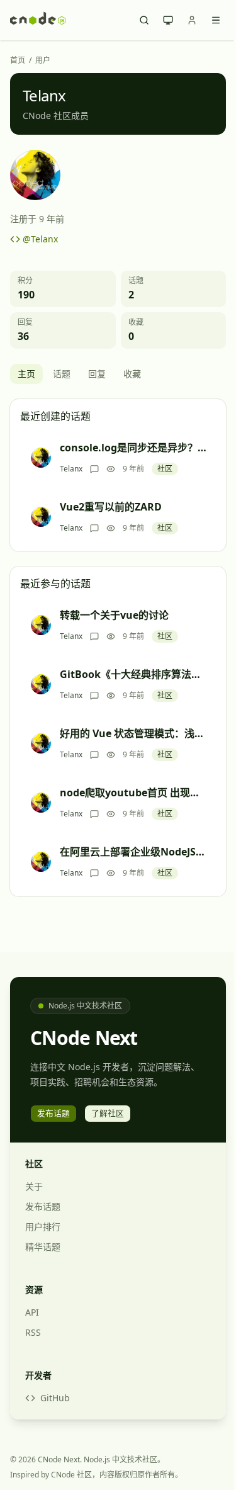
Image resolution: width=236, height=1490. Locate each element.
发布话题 (42, 1206)
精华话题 (42, 1247)
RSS (33, 1332)
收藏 (132, 374)
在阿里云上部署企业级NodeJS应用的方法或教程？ (134, 852)
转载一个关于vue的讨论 (114, 615)
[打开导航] (216, 20)
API (32, 1312)
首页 (17, 60)
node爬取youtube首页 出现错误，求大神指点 (134, 792)
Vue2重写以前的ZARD (111, 507)
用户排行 (42, 1227)
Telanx (71, 469)
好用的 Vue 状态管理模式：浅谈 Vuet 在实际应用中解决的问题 (134, 733)
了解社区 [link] (107, 1113)
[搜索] (144, 20)
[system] (168, 20)
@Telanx (40, 239)
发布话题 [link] (53, 1113)
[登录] (192, 20)
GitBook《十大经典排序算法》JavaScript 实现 (134, 674)
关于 (34, 1186)
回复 (97, 374)
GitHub (55, 1398)
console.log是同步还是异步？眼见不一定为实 (134, 447)
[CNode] (37, 20)
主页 (26, 374)
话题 (61, 374)
